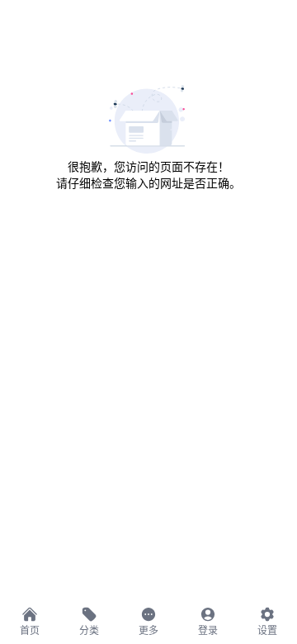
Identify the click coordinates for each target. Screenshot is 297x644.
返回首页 (148, 216)
